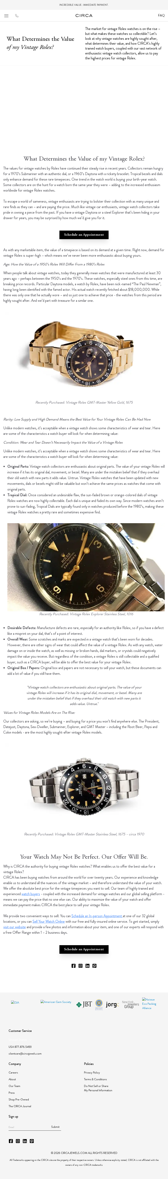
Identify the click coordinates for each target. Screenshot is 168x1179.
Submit (55, 1127)
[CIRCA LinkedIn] (87, 966)
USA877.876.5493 (20, 1047)
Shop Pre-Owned (19, 1099)
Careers (13, 1072)
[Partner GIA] (24, 1005)
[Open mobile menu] (6, 16)
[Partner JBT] (84, 1004)
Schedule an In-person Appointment (97, 916)
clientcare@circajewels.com (25, 1053)
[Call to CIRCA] (16, 16)
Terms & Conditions (95, 1079)
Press (12, 1093)
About (12, 1079)
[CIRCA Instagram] (80, 966)
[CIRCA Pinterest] (94, 966)
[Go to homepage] (84, 15)
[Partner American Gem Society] (57, 1004)
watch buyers (31, 894)
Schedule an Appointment (84, 235)
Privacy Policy (92, 1072)
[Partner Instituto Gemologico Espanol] (99, 1005)
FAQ (161, 15)
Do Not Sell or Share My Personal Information (98, 1088)
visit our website (14, 927)
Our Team (14, 1086)
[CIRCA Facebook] (73, 966)
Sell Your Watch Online (49, 921)
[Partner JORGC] (112, 1004)
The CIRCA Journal (20, 1106)
